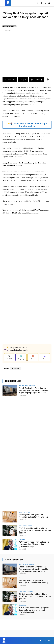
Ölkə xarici (22, 539)
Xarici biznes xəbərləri (26, 525)
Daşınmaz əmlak (24, 512)
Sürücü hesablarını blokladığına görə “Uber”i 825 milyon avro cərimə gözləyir (35, 530)
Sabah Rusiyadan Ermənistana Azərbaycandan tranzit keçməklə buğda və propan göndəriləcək (33, 390)
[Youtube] (49, 3)
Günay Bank (15, 368)
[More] (47, 79)
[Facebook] (38, 3)
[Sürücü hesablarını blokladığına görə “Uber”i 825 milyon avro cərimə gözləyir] (10, 530)
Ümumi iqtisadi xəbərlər (27, 385)
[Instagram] (42, 3)
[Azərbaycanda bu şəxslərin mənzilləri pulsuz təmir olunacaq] (10, 516)
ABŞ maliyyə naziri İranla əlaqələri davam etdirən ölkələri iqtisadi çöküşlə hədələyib (34, 544)
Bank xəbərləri (9, 26)
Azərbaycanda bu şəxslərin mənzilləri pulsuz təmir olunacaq (33, 516)
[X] (45, 3)
